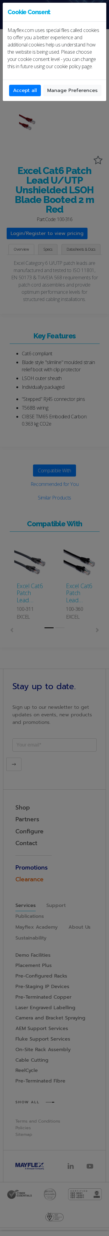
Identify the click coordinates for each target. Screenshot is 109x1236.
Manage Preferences (72, 90)
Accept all (25, 90)
